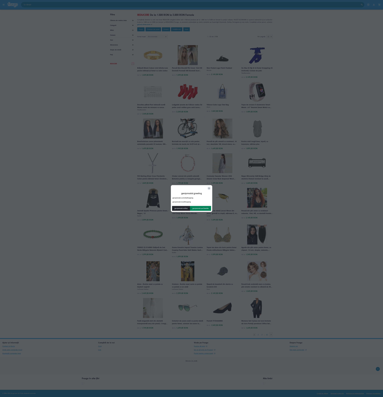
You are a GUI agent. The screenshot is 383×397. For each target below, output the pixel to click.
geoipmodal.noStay (181, 208)
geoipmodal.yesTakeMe (200, 208)
